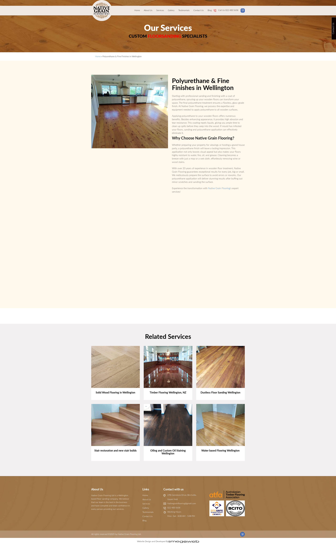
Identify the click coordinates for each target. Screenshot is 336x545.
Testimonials (184, 10)
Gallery (171, 10)
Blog (210, 10)
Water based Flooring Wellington (220, 450)
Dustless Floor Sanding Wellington (220, 392)
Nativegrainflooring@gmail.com (181, 503)
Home (137, 10)
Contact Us (198, 10)
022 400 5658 (231, 10)
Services (160, 10)
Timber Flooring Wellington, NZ (168, 392)
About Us (148, 10)
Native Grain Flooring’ (219, 188)
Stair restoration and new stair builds (115, 450)
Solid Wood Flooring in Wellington (115, 392)
